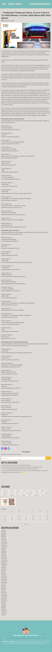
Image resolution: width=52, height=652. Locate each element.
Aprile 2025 (3, 554)
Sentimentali (11, 494)
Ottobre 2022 (3, 598)
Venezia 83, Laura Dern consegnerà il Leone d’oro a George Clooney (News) (16, 465)
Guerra (17, 492)
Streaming (23, 494)
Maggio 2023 (3, 588)
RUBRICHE (19, 4)
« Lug (26, 524)
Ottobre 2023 (3, 580)
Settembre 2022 (4, 600)
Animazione (5, 490)
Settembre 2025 (4, 546)
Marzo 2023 (3, 591)
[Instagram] (5, 448)
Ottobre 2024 (3, 563)
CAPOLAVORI (17, 638)
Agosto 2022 (3, 601)
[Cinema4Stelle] (26, 5)
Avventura (12, 490)
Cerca (48, 458)
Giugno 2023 (3, 586)
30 (47, 519)
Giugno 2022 (3, 604)
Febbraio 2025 (3, 557)
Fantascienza (5, 492)
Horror (22, 492)
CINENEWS (11, 4)
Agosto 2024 (3, 566)
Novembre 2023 (4, 579)
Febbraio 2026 (3, 539)
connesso (8, 454)
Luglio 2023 (3, 585)
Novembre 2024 (4, 561)
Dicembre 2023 (4, 577)
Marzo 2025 (3, 555)
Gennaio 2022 (4, 611)
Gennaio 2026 (4, 540)
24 (4, 519)
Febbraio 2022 (3, 610)
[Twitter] (8, 448)
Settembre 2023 (4, 582)
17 (4, 517)
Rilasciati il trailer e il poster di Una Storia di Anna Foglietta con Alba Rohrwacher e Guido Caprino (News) (22, 467)
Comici (30, 490)
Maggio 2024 (3, 570)
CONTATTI (48, 4)
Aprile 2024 (3, 571)
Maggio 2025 (3, 552)
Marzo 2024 (3, 573)
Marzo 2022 (3, 608)
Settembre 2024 (4, 564)
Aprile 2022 (3, 607)
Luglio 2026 (3, 531)
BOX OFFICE (33, 638)
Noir (41, 492)
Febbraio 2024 (4, 574)
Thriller (29, 494)
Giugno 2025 (3, 551)
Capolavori (18, 490)
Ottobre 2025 (3, 545)
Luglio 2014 (3, 614)
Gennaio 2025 (4, 558)
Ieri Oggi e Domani (29, 492)
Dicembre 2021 (4, 613)
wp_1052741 (9, 20)
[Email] (11, 448)
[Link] (14, 448)
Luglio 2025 (3, 549)
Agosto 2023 (3, 583)
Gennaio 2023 (4, 594)
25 (11, 519)
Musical (36, 492)
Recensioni (5, 494)
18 (11, 517)
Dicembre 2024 (4, 560)
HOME (4, 4)
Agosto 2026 (3, 530)
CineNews (12, 20)
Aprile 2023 (3, 589)
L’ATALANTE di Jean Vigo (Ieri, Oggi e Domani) (11, 472)
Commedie (36, 490)
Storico (18, 494)
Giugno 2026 (3, 533)
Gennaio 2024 (4, 576)
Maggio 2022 (3, 606)
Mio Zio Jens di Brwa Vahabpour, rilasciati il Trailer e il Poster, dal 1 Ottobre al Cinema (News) (20, 468)
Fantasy (11, 492)
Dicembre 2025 (4, 542)
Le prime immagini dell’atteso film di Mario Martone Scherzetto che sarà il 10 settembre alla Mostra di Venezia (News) (25, 470)
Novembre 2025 (4, 543)
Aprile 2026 (3, 536)
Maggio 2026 (3, 534)
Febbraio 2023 (3, 592)
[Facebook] (2, 448)
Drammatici (43, 490)
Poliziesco (46, 492)
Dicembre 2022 (4, 595)
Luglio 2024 (3, 567)
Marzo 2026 (3, 537)
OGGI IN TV (39, 638)
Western (42, 494)
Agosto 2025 (3, 548)
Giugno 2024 (3, 568)
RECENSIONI (41, 4)
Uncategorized (36, 494)
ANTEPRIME (33, 4)
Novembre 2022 (4, 597)
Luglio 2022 (3, 603)
